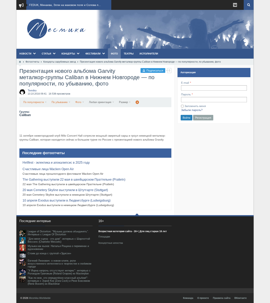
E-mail (185, 82)
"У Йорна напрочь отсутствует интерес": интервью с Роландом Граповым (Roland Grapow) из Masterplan (59, 272)
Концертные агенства (110, 243)
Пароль (186, 94)
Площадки (104, 236)
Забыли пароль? (192, 110)
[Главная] (20, 62)
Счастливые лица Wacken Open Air (48, 169)
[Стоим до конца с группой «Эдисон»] (22, 255)
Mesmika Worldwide (40, 298)
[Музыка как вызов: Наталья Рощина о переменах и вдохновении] (22, 248)
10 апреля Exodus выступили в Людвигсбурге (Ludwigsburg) (66, 200)
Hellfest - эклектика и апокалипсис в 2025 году (56, 162)
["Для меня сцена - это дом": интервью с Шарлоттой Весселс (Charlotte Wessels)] (22, 240)
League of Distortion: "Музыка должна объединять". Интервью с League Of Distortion (58, 233)
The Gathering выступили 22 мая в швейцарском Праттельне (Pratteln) (74, 179)
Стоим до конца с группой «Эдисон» (49, 253)
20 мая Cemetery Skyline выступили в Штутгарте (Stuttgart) (65, 190)
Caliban (25, 115)
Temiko (32, 90)
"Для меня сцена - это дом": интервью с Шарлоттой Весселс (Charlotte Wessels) (59, 240)
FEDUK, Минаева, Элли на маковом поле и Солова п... (65, 5)
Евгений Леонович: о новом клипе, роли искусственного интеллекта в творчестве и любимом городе (59, 263)
